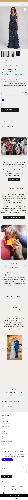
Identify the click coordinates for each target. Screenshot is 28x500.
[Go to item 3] (13, 54)
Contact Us (4, 418)
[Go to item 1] (3, 54)
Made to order (10, 109)
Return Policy (4, 421)
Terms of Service (5, 426)
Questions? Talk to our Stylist (10, 72)
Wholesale (3, 428)
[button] (26, 349)
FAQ (2, 436)
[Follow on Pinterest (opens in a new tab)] (10, 482)
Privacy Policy (4, 433)
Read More (3, 87)
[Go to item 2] (8, 54)
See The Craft (14, 179)
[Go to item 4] (18, 53)
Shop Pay (3, 438)
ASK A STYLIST (14, 498)
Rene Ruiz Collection (7, 60)
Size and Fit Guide (5, 423)
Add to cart (14, 496)
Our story (3, 431)
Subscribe (7, 476)
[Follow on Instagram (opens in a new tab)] (6, 482)
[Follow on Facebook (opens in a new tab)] (2, 482)
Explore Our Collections (14, 217)
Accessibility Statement (6, 441)
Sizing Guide (24, 92)
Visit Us (3, 443)
